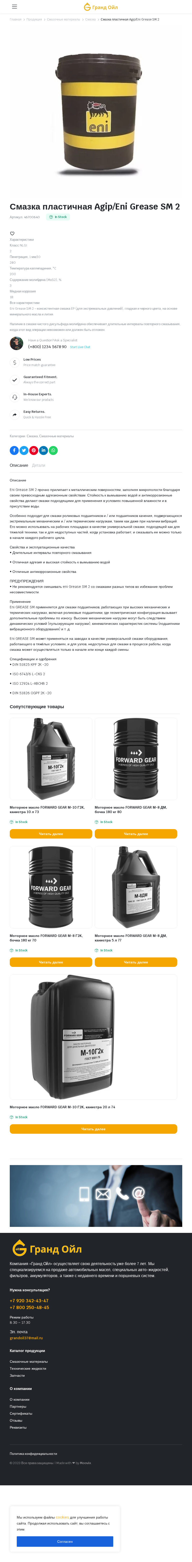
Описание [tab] (19, 465)
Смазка (90, 19)
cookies (62, 1517)
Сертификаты (21, 1413)
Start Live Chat (80, 347)
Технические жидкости (28, 1368)
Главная (16, 19)
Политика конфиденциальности (33, 1454)
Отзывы (16, 1420)
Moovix (85, 1463)
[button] (12, 233)
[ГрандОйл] (100, 6)
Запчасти (17, 1375)
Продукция (34, 19)
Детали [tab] (38, 465)
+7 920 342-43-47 (29, 1301)
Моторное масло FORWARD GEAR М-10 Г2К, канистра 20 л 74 (62, 1107)
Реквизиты (18, 1427)
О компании (20, 1399)
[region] (65, 1529)
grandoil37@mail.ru (26, 1338)
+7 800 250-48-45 (29, 1307)
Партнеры (18, 1406)
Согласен (65, 1541)
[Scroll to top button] (184, 1540)
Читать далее (51, 834)
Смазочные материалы (63, 19)
